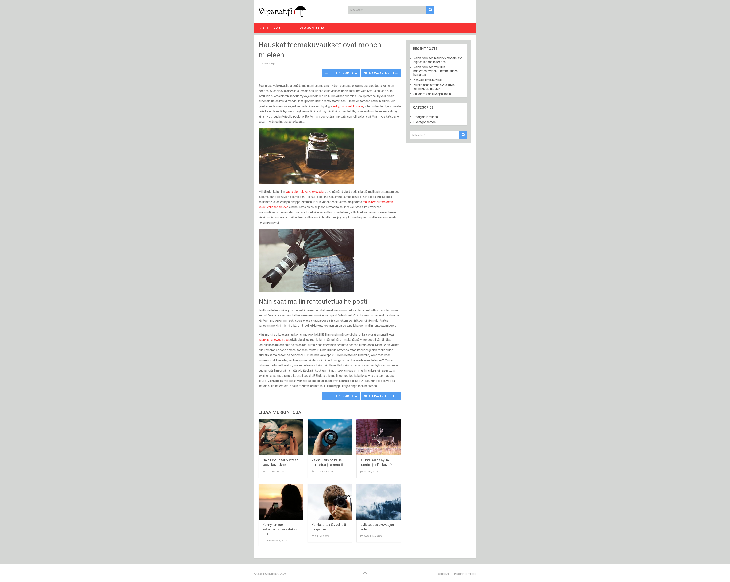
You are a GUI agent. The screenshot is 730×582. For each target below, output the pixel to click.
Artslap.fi (259, 573)
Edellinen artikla (342, 73)
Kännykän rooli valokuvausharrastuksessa (280, 529)
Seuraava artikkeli (379, 73)
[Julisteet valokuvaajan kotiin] (378, 502)
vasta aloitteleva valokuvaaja (305, 191)
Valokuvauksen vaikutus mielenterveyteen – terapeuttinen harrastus (435, 70)
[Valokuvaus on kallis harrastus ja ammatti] (330, 437)
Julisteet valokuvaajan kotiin (432, 94)
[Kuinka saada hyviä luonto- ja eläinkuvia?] (378, 437)
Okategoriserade (424, 122)
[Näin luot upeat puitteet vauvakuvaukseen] (281, 437)
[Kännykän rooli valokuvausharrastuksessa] (281, 502)
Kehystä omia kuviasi (427, 80)
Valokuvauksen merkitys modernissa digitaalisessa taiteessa (437, 60)
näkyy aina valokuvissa (348, 106)
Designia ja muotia (307, 28)
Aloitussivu (269, 28)
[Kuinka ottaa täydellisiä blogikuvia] (330, 502)
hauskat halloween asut (274, 340)
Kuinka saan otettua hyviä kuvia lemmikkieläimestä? (434, 87)
